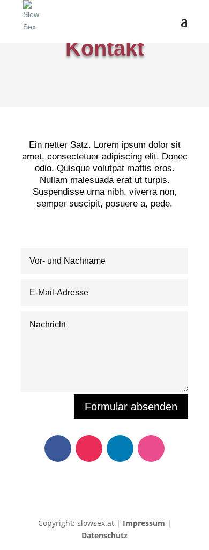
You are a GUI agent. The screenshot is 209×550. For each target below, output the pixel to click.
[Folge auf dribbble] (151, 448)
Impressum (144, 523)
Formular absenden (131, 406)
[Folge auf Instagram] (89, 448)
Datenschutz (104, 535)
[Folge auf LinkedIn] (120, 448)
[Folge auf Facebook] (57, 448)
